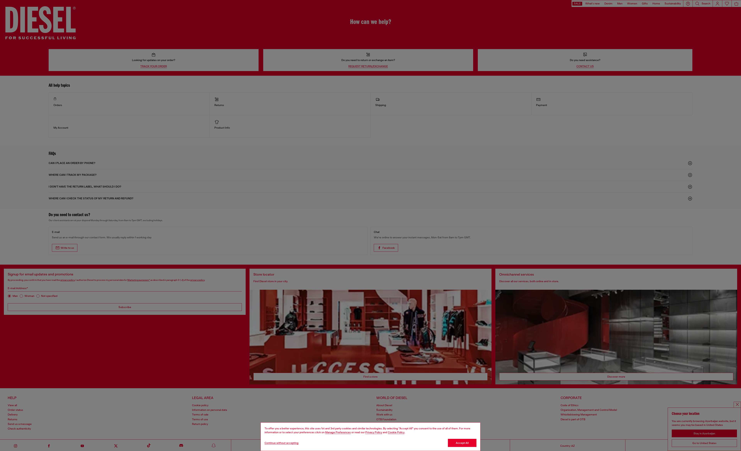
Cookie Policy (396, 432)
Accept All (462, 442)
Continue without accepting (282, 442)
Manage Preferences (338, 432)
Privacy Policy (373, 432)
